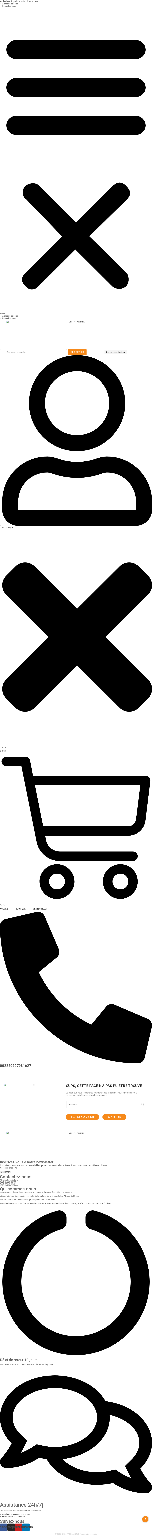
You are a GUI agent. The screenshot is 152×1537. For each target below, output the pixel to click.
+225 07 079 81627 (8, 1184)
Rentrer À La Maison (82, 1117)
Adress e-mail (6, 1168)
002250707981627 (15, 1066)
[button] (76, 162)
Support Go (114, 1117)
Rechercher (77, 352)
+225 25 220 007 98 (8, 1182)
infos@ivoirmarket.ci (9, 1186)
